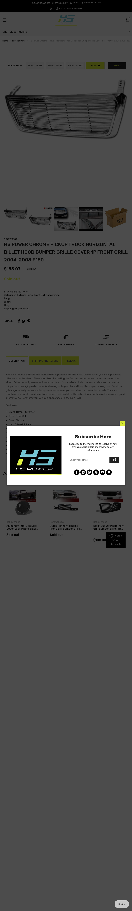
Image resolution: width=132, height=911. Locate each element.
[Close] (122, 423)
